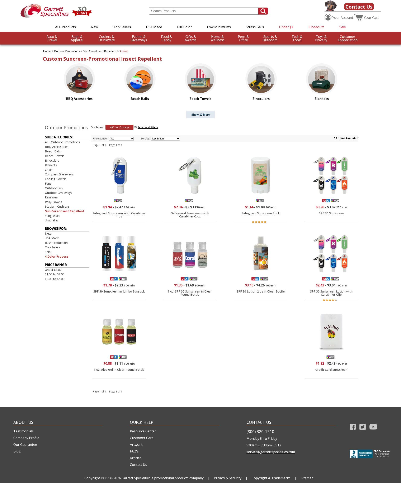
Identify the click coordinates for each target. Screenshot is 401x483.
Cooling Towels (55, 179)
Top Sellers (122, 27)
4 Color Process (57, 256)
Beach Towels (54, 156)
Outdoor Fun (54, 188)
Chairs (49, 170)
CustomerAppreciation (348, 38)
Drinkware (106, 38)
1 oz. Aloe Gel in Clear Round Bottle (119, 370)
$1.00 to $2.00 (54, 274)
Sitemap (307, 478)
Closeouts (316, 27)
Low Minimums (219, 27)
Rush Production (56, 243)
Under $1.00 (53, 270)
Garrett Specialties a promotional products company (163, 478)
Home (47, 51)
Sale (342, 27)
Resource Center (143, 431)
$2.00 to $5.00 (54, 279)
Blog (17, 451)
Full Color (184, 27)
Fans (48, 183)
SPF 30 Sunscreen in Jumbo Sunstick (119, 291)
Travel (52, 38)
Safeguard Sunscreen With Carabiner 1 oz (119, 214)
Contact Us (359, 6)
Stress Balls (255, 27)
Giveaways (139, 38)
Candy (166, 38)
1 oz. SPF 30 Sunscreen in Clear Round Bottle (190, 292)
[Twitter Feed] (362, 431)
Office (243, 38)
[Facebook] (353, 431)
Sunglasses (52, 216)
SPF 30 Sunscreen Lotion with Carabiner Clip (331, 292)
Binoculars (52, 160)
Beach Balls (53, 151)
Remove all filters (148, 127)
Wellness (218, 38)
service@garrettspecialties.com (270, 452)
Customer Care (142, 438)
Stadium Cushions (57, 206)
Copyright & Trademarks (271, 478)
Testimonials (23, 431)
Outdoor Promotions (67, 51)
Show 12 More (200, 114)
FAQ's (134, 451)
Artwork (136, 444)
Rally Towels (53, 202)
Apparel (77, 38)
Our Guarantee (25, 444)
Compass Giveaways (59, 174)
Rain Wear (52, 197)
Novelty (321, 38)
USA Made (154, 27)
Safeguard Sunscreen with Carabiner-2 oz (190, 214)
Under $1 (286, 27)
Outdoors (270, 38)
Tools (297, 38)
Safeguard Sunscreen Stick (261, 213)
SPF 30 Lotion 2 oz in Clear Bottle (261, 291)
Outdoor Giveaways (58, 193)
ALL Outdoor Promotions (62, 142)
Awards (190, 38)
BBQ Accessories (56, 147)
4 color (124, 51)
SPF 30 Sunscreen (331, 213)
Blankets (51, 165)
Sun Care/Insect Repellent (99, 51)
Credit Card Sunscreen (331, 370)
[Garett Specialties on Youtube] (373, 431)
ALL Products (65, 27)
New (94, 27)
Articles (135, 458)
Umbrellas (52, 220)
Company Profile (26, 438)
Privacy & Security (227, 478)
